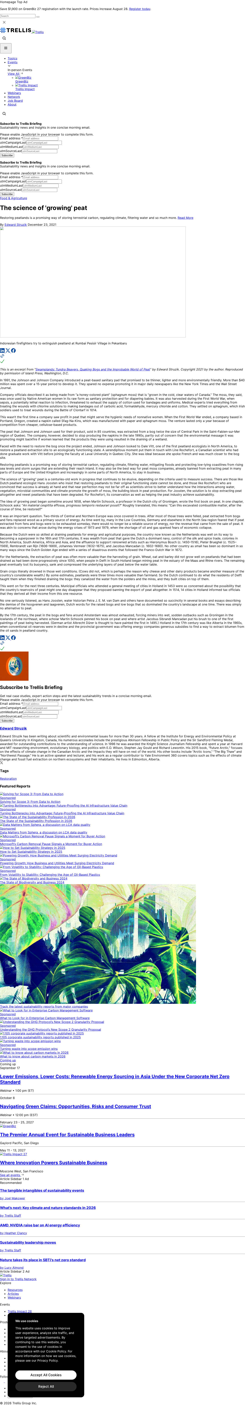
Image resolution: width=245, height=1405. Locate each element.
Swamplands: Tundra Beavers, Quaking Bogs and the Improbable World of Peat (93, 369)
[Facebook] (13, 352)
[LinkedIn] (3, 352)
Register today (139, 9)
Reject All (46, 1386)
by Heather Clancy (13, 1233)
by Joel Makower (12, 1198)
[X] (8, 352)
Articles (13, 1294)
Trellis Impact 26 (20, 1311)
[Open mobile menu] (5, 48)
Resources (15, 1290)
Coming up (8, 1060)
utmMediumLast (11, 147)
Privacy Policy (47, 1360)
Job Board (15, 101)
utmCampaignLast (13, 142)
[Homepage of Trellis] (5, 1275)
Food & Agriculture (13, 198)
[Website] (122, 359)
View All (14, 74)
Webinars (14, 93)
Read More (185, 218)
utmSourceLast (11, 151)
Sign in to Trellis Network (18, 1279)
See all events (10, 1175)
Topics (12, 58)
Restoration (8, 779)
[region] (46, 1355)
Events (12, 62)
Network (14, 97)
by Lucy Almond (12, 1267)
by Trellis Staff (10, 1215)
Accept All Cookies (46, 1375)
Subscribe (7, 155)
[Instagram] (7, 1381)
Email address (11, 138)
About (12, 104)
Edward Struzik (16, 225)
